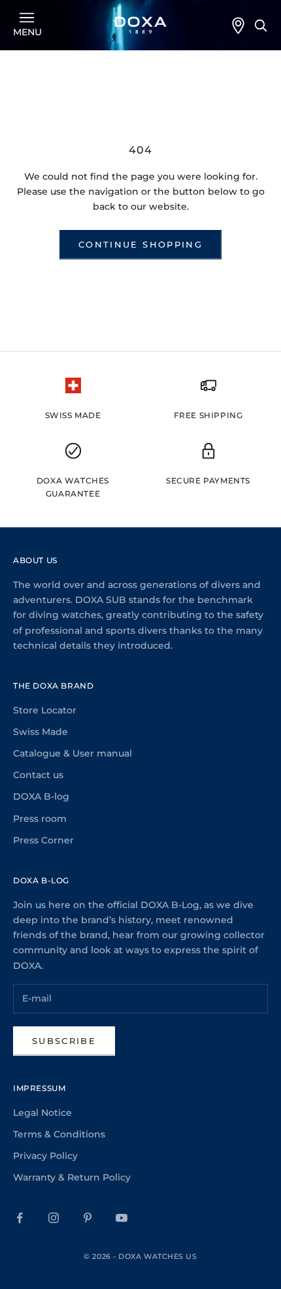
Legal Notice (42, 1112)
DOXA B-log (41, 796)
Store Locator (44, 710)
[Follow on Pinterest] (87, 1217)
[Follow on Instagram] (53, 1217)
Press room (40, 818)
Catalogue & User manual (72, 753)
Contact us (38, 775)
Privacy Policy (45, 1156)
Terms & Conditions (59, 1134)
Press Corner (43, 840)
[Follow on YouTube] (121, 1217)
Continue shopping (140, 244)
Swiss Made (40, 732)
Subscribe (64, 1041)
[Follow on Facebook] (19, 1217)
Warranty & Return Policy (72, 1177)
